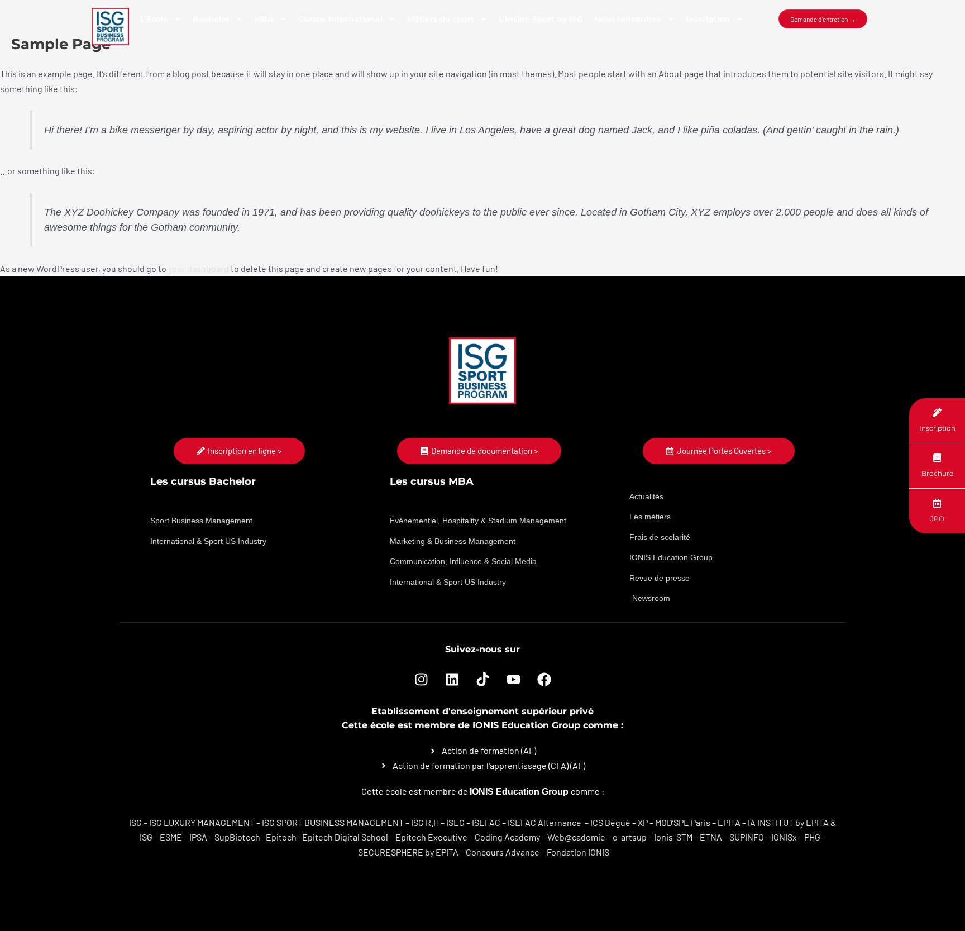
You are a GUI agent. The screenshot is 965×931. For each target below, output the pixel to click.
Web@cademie (576, 837)
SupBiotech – (240, 837)
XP (643, 822)
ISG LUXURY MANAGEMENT (202, 822)
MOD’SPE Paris (682, 822)
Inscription (708, 19)
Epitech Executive (431, 837)
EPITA (729, 822)
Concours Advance (502, 852)
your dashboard (198, 268)
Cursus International (340, 19)
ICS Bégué (610, 822)
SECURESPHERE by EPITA (408, 852)
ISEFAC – (490, 822)
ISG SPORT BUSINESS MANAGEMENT (333, 822)
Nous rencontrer (627, 19)
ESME (171, 837)
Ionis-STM (673, 837)
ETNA (711, 837)
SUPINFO (746, 837)
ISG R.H (425, 822)
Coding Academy (507, 837)
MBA (264, 19)
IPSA (198, 837)
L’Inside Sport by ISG (541, 19)
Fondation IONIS (578, 852)
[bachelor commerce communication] (582, 822)
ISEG (455, 822)
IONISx (784, 837)
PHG (812, 837)
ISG (135, 822)
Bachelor (211, 19)
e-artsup (630, 837)
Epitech (281, 837)
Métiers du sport (440, 19)
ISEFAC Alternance (544, 822)
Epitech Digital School (345, 837)
